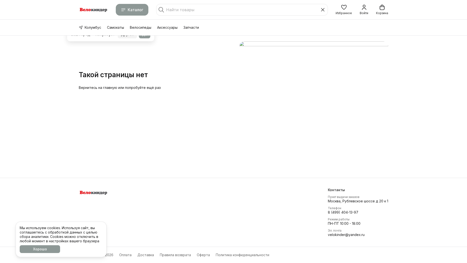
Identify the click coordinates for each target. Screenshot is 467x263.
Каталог (135, 9)
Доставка (145, 255)
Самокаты (115, 27)
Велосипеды (140, 27)
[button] (344, 9)
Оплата (125, 255)
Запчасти (191, 27)
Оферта (203, 255)
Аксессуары (167, 27)
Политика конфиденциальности (242, 255)
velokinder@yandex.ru (346, 235)
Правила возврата (175, 255)
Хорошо (40, 249)
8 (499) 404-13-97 (343, 212)
